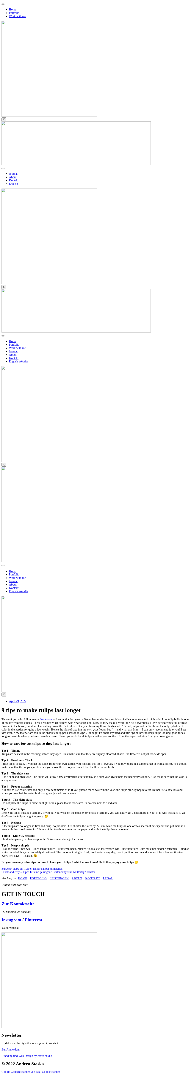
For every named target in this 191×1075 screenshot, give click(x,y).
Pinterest (33, 919)
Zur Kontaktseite (18, 903)
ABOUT (77, 878)
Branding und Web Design (26, 1055)
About (12, 177)
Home (12, 9)
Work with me (17, 16)
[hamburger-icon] (2, 4)
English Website (18, 361)
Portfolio (14, 12)
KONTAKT (92, 878)
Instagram (46, 719)
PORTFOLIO (38, 878)
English (13, 183)
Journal (13, 173)
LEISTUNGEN (59, 878)
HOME (22, 878)
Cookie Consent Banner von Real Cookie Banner (30, 1071)
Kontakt (13, 180)
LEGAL (108, 878)
